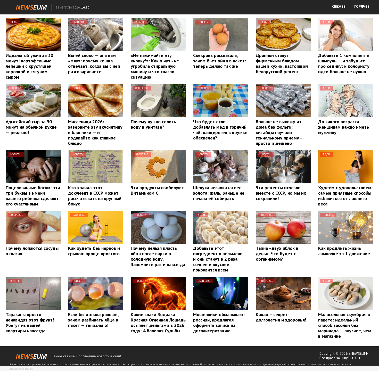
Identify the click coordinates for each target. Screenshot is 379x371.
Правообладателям (21, 368)
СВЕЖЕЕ (338, 6)
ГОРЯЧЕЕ (361, 6)
